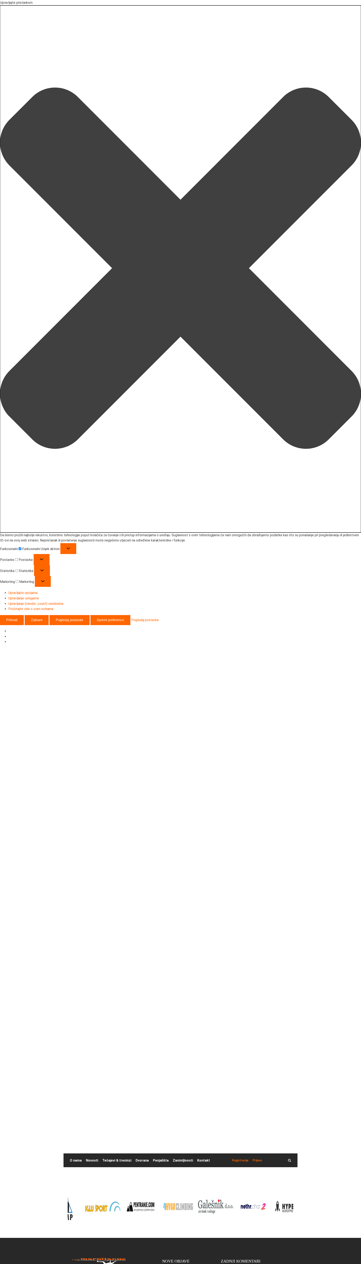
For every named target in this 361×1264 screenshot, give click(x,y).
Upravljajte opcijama (23, 593)
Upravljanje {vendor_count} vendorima (35, 604)
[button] (180, 268)
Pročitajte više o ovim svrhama (30, 609)
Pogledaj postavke (69, 620)
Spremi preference (110, 620)
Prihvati (12, 620)
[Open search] (289, 1160)
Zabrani (36, 620)
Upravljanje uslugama (23, 598)
